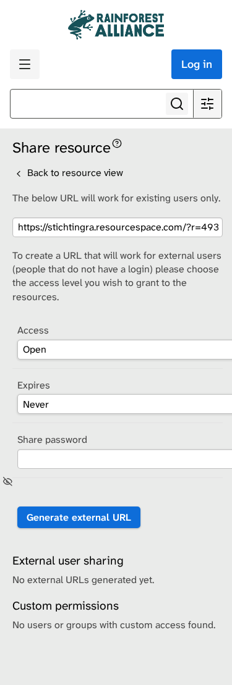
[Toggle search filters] (207, 104)
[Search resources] (177, 104)
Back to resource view (74, 172)
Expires (33, 385)
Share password (52, 439)
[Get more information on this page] (117, 142)
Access (33, 330)
